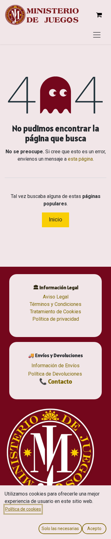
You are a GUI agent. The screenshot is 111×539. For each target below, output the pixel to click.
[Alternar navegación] (97, 34)
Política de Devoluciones (55, 374)
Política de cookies (23, 509)
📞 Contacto (55, 381)
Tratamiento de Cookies (55, 312)
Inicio (55, 219)
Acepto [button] (94, 528)
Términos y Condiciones (55, 304)
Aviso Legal (55, 297)
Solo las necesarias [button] (60, 528)
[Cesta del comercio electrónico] (99, 14)
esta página (80, 159)
